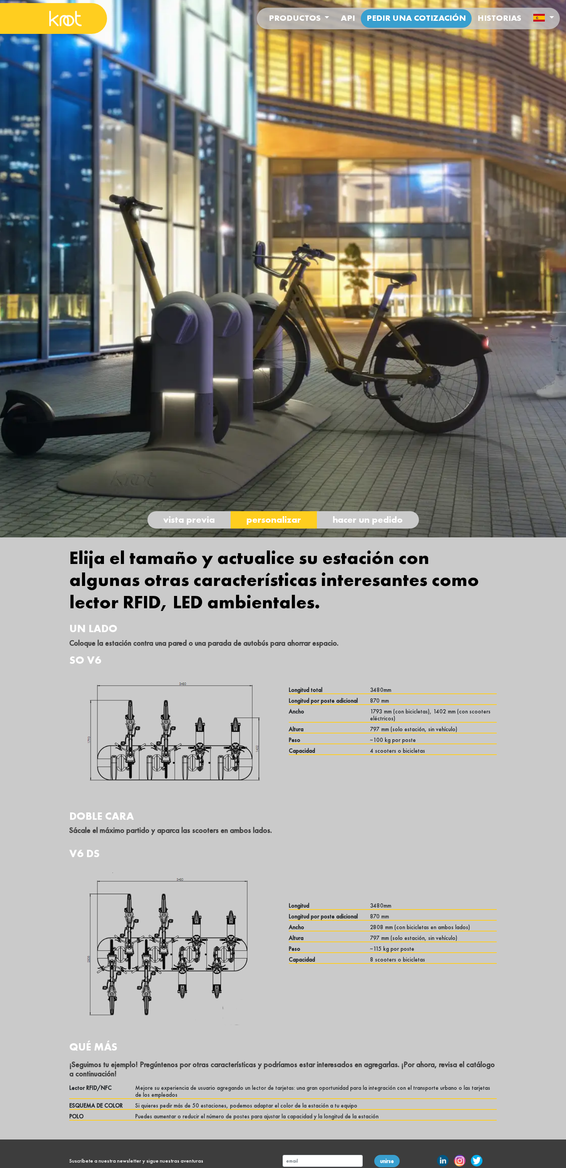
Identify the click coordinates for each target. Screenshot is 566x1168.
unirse (387, 1161)
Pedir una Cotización (416, 17)
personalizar (273, 519)
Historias (499, 17)
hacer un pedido (368, 519)
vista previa (189, 519)
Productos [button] (296, 17)
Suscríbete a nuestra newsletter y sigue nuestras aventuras (136, 1160)
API (348, 17)
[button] (543, 18)
